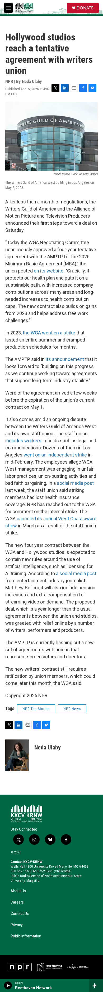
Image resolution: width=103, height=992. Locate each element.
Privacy (17, 925)
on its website (48, 271)
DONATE (85, 8)
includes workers (23, 440)
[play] (8, 985)
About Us (18, 891)
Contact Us (20, 914)
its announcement (65, 359)
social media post (75, 483)
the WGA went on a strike (49, 332)
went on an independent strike (55, 455)
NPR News (72, 709)
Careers (17, 902)
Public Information (26, 936)
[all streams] (96, 985)
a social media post (76, 573)
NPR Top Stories (36, 709)
